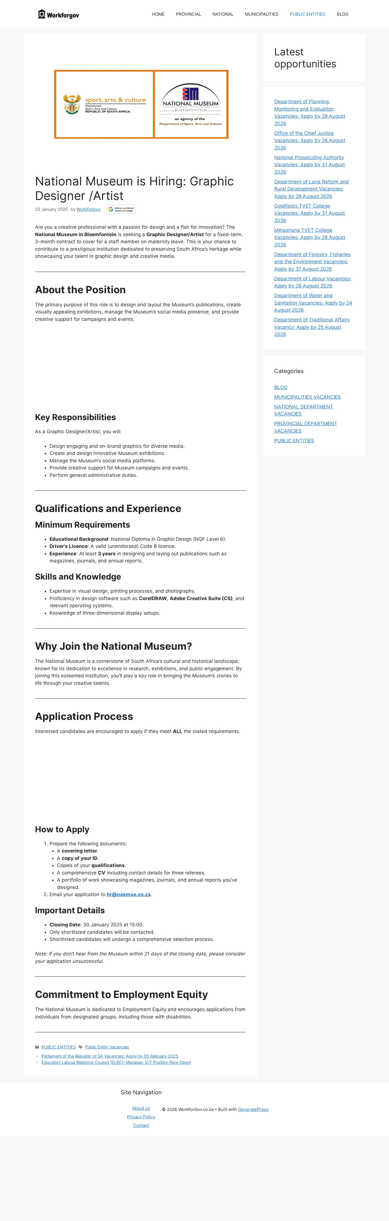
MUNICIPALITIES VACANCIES (307, 397)
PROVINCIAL (188, 14)
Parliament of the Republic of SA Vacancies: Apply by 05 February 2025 (110, 1056)
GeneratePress (253, 1109)
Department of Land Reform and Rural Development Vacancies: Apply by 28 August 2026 (311, 189)
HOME (158, 14)
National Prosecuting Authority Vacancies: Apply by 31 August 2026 (309, 165)
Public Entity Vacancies (107, 1046)
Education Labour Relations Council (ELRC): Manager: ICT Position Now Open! (116, 1062)
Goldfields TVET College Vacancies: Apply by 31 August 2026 (309, 213)
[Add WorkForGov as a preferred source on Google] (121, 209)
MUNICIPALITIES (262, 14)
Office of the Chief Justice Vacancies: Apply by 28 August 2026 (309, 140)
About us (141, 1108)
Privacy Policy (141, 1116)
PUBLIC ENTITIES (307, 14)
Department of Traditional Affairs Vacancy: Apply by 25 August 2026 (312, 327)
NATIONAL (223, 14)
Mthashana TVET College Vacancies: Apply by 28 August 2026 (309, 237)
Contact (141, 1125)
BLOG (342, 14)
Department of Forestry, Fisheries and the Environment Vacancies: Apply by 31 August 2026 (312, 262)
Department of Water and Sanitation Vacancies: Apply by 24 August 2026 (313, 303)
